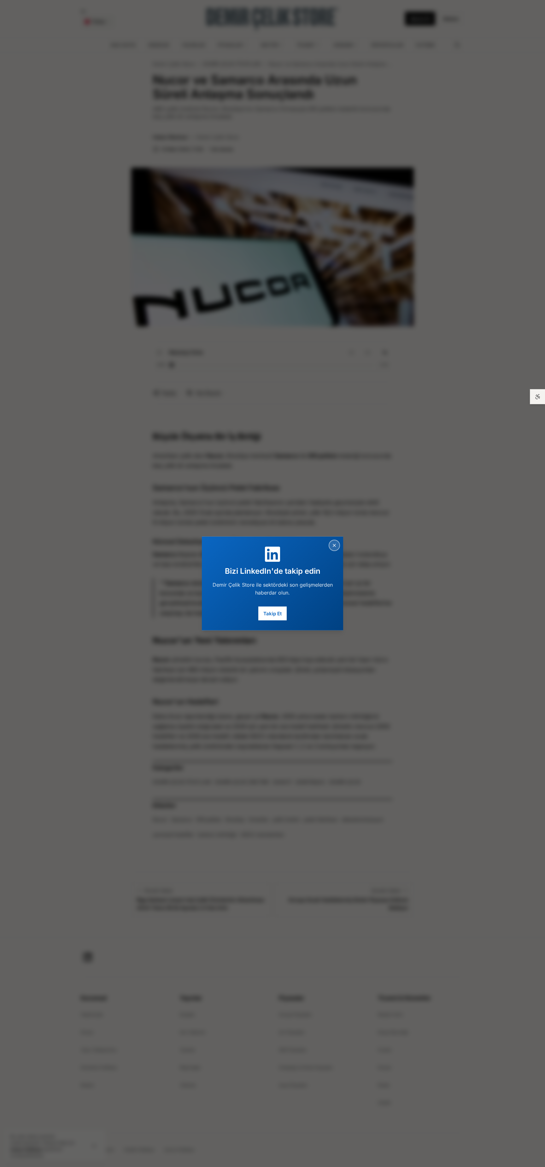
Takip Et (272, 613)
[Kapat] (334, 545)
